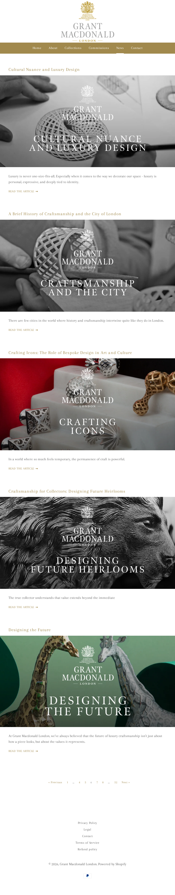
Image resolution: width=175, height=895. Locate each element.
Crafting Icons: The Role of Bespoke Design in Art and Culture (70, 352)
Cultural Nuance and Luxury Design (44, 69)
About (53, 48)
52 (115, 782)
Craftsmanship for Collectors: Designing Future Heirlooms (67, 491)
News (120, 48)
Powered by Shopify (112, 864)
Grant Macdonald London (78, 864)
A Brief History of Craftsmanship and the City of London (65, 213)
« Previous (55, 782)
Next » (126, 782)
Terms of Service (87, 842)
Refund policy (87, 849)
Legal (87, 829)
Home (37, 48)
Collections (73, 48)
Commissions (99, 48)
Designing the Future (30, 629)
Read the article (22, 191)
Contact (137, 48)
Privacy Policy (87, 823)
